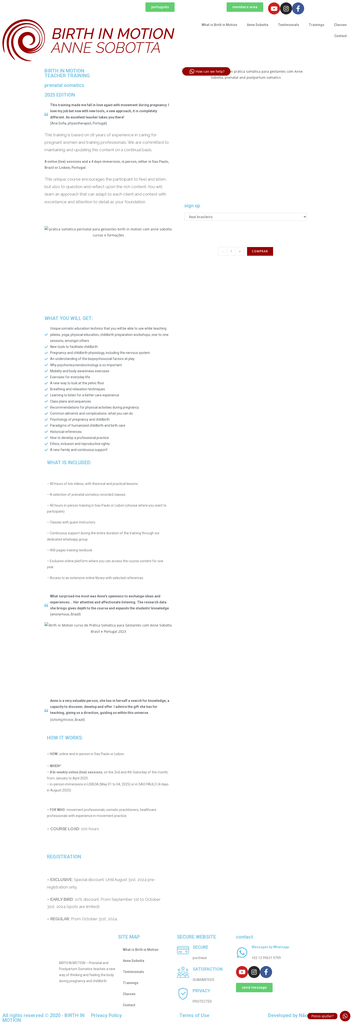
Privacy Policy (106, 1015)
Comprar (260, 251)
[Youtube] (274, 8)
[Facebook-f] (298, 8)
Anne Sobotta (257, 25)
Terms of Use (194, 1015)
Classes (340, 25)
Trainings (316, 25)
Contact (340, 36)
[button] (160, 7)
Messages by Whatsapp (270, 947)
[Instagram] (286, 8)
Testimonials (288, 25)
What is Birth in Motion (219, 25)
